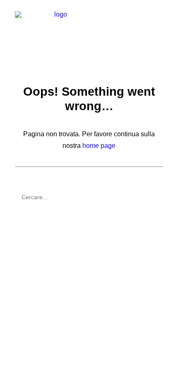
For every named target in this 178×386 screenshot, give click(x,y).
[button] (159, 27)
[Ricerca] (89, 197)
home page (98, 145)
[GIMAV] (57, 27)
